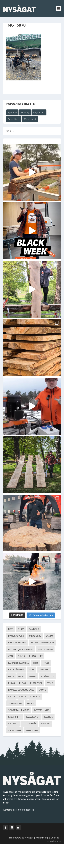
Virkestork (15, 730)
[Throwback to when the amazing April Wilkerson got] (32, 172)
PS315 (50, 683)
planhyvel (36, 683)
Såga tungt (30, 119)
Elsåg (32, 656)
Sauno (42, 689)
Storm (30, 703)
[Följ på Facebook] (5, 827)
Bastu (49, 635)
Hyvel (46, 662)
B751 (10, 629)
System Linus (41, 710)
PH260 (11, 683)
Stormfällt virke (18, 710)
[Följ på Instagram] (11, 827)
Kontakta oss (54, 841)
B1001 (21, 629)
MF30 (21, 676)
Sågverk (13, 723)
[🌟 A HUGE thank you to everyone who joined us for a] (32, 581)
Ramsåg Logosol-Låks (21, 689)
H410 (35, 662)
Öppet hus (32, 730)
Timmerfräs (29, 723)
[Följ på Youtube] (18, 827)
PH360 (22, 683)
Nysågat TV (47, 676)
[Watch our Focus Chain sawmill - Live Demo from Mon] (32, 406)
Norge (32, 676)
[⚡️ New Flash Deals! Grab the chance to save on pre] (32, 464)
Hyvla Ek (12, 112)
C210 (10, 656)
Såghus (48, 716)
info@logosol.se (26, 809)
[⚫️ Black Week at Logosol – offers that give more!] (32, 230)
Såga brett (39, 112)
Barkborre (34, 635)
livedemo (44, 669)
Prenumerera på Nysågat (20, 837)
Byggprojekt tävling (20, 649)
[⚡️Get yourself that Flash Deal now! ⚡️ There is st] (32, 347)
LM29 (11, 676)
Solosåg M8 (15, 703)
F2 (41, 656)
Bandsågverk (16, 635)
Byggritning (45, 649)
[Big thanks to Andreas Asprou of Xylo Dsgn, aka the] (32, 523)
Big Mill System (17, 642)
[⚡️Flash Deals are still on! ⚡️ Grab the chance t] (32, 289)
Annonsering (42, 837)
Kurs (31, 669)
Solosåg (35, 696)
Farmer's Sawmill (18, 662)
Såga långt (14, 119)
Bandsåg (34, 629)
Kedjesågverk (16, 669)
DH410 (21, 656)
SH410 (22, 696)
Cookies (55, 837)
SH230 (11, 696)
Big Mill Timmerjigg (42, 642)
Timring (25, 112)
